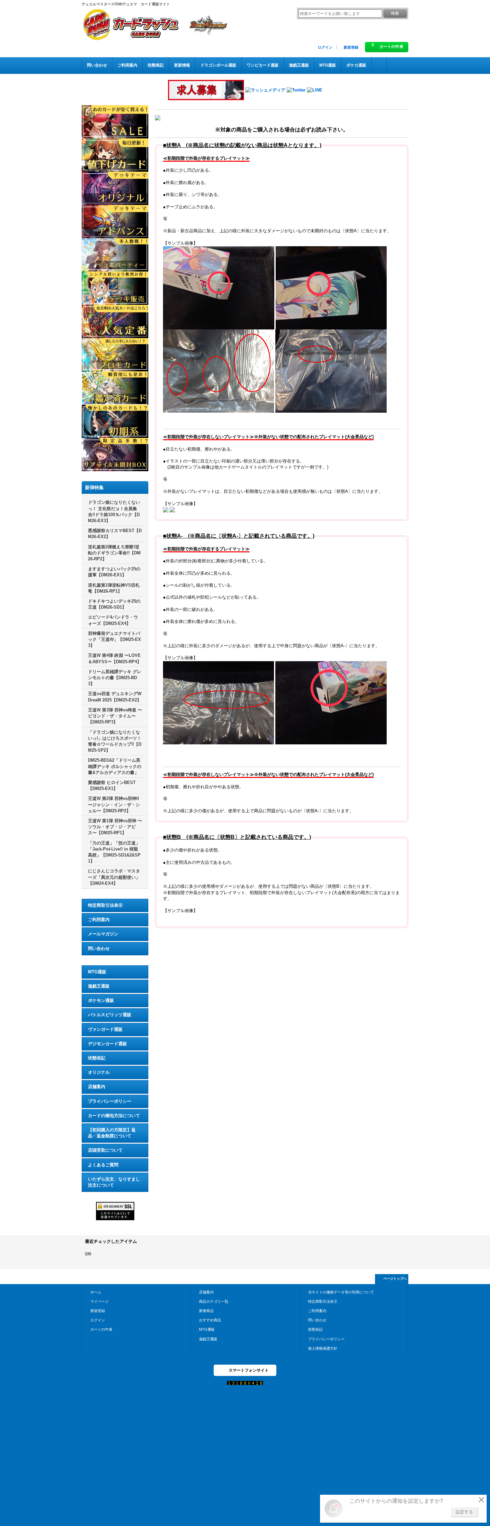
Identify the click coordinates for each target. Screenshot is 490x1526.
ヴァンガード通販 (105, 1029)
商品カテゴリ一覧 (213, 1301)
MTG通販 (97, 971)
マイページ (99, 1301)
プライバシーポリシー (109, 1101)
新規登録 (351, 47)
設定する (464, 1511)
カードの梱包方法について (114, 1115)
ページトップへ (395, 1278)
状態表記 (96, 1057)
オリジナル (99, 1072)
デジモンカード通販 (107, 1043)
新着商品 (206, 1311)
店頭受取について (105, 1150)
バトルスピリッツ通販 (109, 1014)
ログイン (325, 47)
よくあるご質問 (103, 1164)
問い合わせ (99, 948)
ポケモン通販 (101, 1000)
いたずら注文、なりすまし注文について (114, 1182)
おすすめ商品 (210, 1320)
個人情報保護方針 (322, 1348)
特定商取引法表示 (105, 905)
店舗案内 (96, 1086)
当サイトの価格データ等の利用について (341, 1292)
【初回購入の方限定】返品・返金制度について (112, 1132)
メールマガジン (103, 933)
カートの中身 (101, 1329)
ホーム (95, 1292)
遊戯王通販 (99, 986)
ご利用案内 (99, 919)
